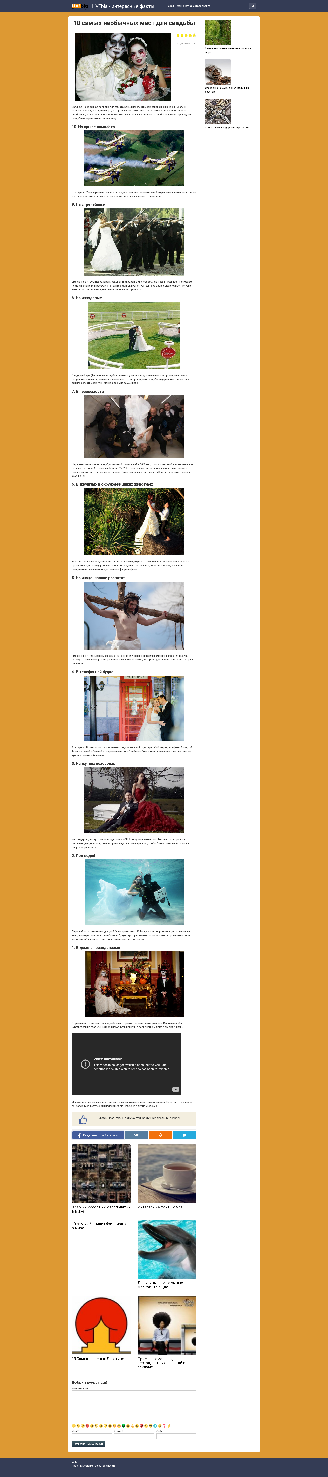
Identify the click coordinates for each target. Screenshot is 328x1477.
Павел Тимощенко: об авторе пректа (188, 6)
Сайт (159, 1431)
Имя (75, 1431)
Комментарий (80, 1388)
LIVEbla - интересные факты (122, 6)
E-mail (118, 1431)
